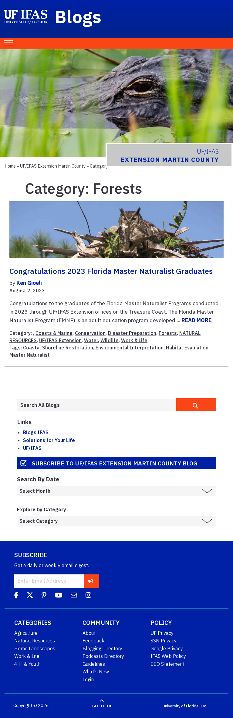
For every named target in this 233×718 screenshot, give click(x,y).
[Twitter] (30, 596)
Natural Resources (34, 641)
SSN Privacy (163, 641)
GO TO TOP (102, 705)
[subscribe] (90, 580)
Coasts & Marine (54, 333)
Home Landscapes (34, 648)
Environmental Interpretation (130, 348)
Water (91, 340)
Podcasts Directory (103, 656)
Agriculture (26, 633)
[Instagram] (88, 596)
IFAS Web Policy (168, 656)
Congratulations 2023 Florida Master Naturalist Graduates (111, 271)
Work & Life (134, 340)
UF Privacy (162, 633)
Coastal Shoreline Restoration (58, 348)
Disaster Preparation (132, 333)
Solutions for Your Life (49, 440)
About (89, 633)
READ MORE (196, 320)
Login (88, 679)
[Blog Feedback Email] (74, 596)
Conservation (90, 333)
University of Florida (180, 705)
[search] (196, 404)
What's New (96, 672)
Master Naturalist (29, 355)
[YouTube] (58, 596)
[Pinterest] (44, 596)
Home (10, 166)
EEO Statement (167, 664)
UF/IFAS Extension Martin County (53, 166)
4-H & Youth (27, 664)
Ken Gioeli (29, 282)
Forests (168, 333)
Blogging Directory (102, 648)
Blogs (78, 16)
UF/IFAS (32, 448)
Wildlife (109, 340)
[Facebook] (16, 596)
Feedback (93, 641)
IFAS (203, 705)
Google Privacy (166, 648)
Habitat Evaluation (187, 348)
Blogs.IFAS (36, 432)
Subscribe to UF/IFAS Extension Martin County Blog (115, 463)
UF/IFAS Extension (60, 340)
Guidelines (94, 664)
